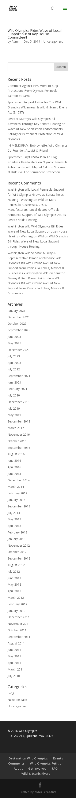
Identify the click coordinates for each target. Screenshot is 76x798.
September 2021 (19, 376)
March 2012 (16, 598)
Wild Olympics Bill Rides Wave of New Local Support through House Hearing (38, 241)
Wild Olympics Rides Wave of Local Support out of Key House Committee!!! (34, 34)
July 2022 (14, 369)
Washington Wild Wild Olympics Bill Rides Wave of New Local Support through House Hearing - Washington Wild (37, 231)
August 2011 (16, 643)
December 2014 (19, 480)
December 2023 (19, 350)
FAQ (55, 768)
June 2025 (14, 337)
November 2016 (19, 434)
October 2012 (17, 552)
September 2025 (19, 330)
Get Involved (37, 768)
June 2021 (14, 382)
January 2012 (16, 611)
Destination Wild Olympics (28, 758)
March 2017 (16, 428)
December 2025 (19, 317)
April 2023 (14, 363)
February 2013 (17, 532)
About (18, 768)
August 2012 (16, 565)
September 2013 (19, 506)
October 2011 (17, 630)
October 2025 (17, 323)
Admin (16, 41)
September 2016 (19, 448)
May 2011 (14, 656)
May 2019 (14, 415)
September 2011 (19, 637)
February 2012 (17, 604)
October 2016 (17, 441)
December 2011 (19, 617)
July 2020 (14, 395)
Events (58, 758)
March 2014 (16, 487)
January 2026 (16, 311)
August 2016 (16, 454)
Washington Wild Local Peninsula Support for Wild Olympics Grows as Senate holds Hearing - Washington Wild (36, 194)
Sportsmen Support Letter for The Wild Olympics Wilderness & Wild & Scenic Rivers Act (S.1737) (37, 107)
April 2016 (14, 467)
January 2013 (16, 539)
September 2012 (19, 558)
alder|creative (45, 792)
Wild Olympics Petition (46, 763)
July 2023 (14, 356)
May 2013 (14, 519)
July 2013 (14, 513)
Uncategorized (53, 41)
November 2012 (19, 545)
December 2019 (19, 402)
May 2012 (14, 584)
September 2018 (19, 421)
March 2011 (16, 669)
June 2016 (14, 461)
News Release (17, 700)
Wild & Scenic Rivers (35, 774)
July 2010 (14, 676)
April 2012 (14, 591)
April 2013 (14, 526)
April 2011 (14, 663)
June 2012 (14, 578)
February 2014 (17, 493)
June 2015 (14, 474)
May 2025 (14, 343)
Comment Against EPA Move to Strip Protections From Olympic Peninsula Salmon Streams (33, 91)
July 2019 (14, 408)
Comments (16, 763)
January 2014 (16, 500)
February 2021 (17, 389)
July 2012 (14, 571)
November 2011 (19, 624)
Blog (11, 693)
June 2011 (14, 650)
